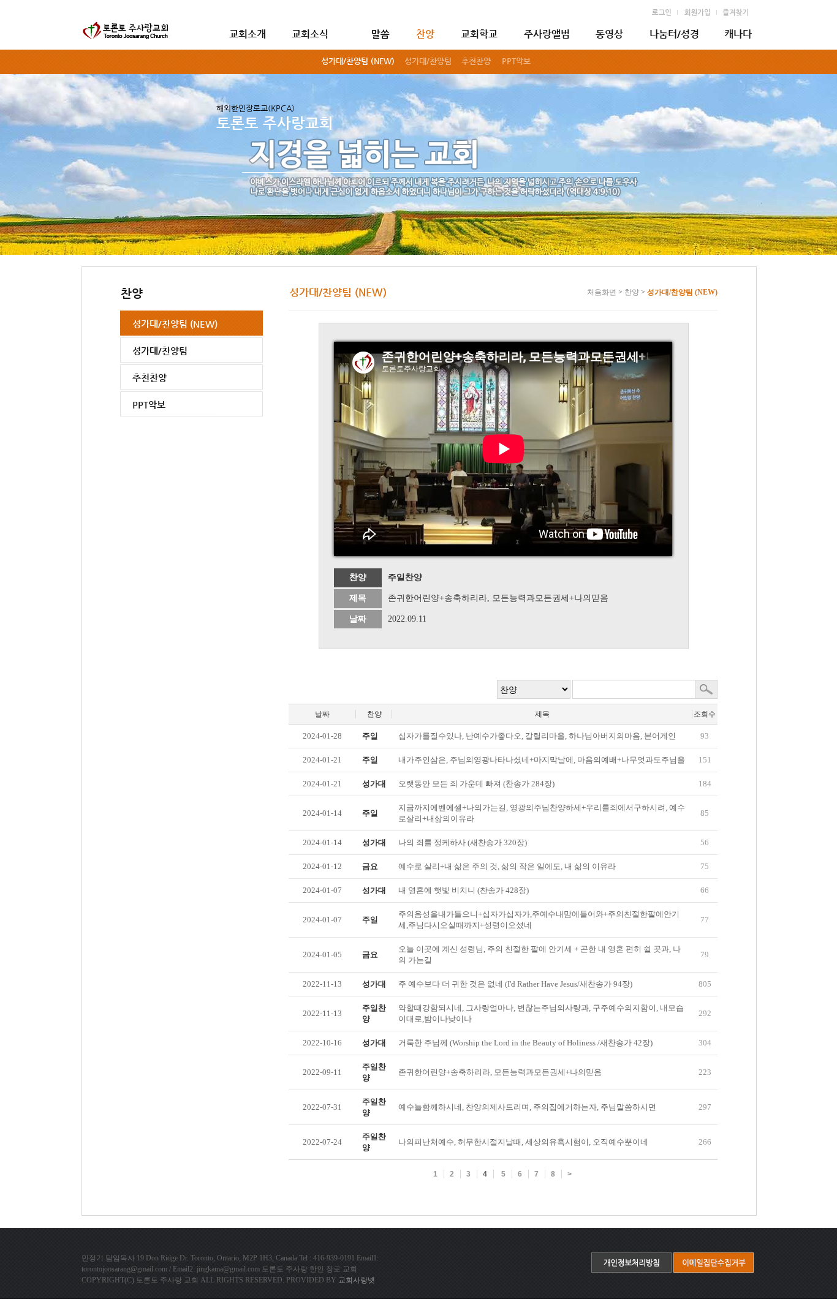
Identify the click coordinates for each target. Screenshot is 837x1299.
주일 (370, 735)
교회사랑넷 (356, 1280)
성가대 (374, 783)
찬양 (631, 292)
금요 (370, 866)
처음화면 (601, 292)
